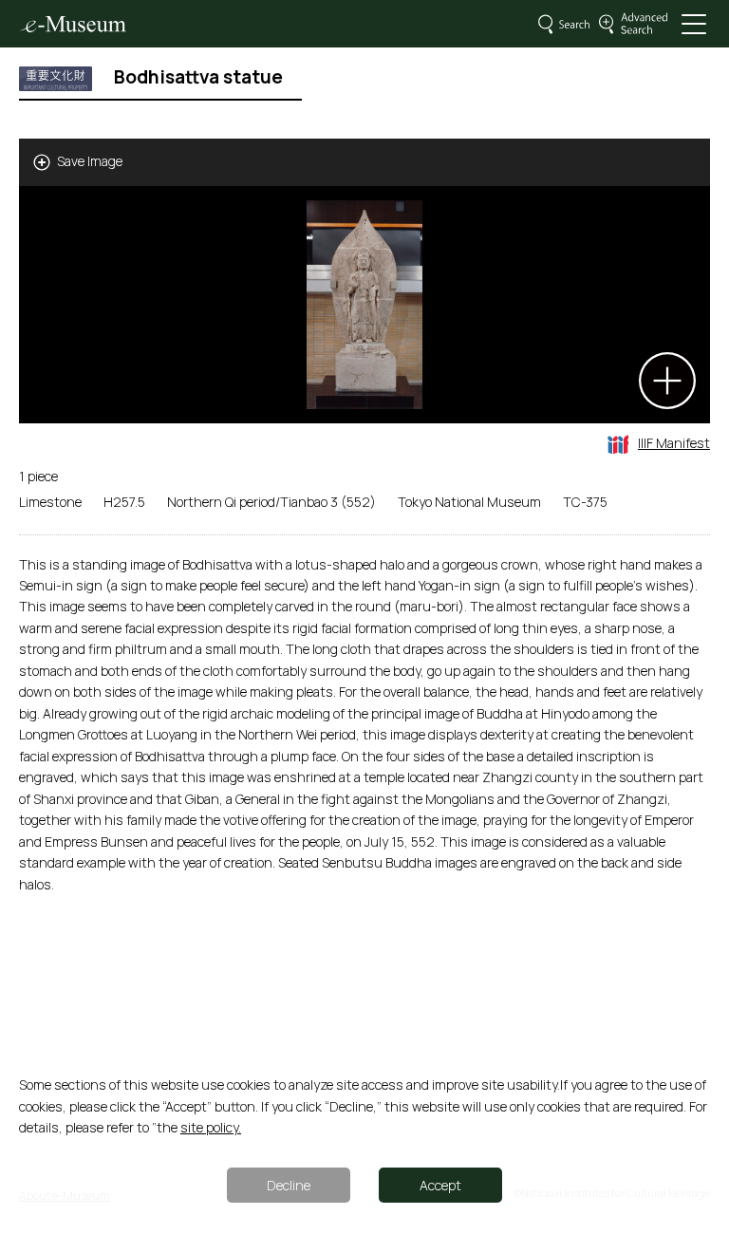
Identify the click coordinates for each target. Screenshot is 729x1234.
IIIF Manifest (674, 443)
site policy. (210, 1127)
